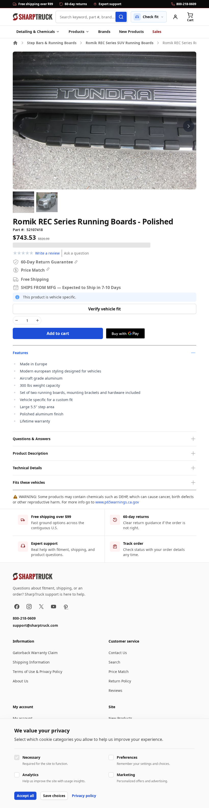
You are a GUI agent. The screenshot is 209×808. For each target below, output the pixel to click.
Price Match (119, 671)
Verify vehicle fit (104, 309)
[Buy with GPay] (125, 333)
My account (22, 718)
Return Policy (120, 681)
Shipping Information (31, 662)
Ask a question (76, 253)
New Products (131, 31)
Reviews (115, 690)
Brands (104, 31)
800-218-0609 (24, 618)
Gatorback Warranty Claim (35, 652)
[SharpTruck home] (33, 16)
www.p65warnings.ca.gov (117, 502)
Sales (156, 31)
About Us (20, 681)
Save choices (54, 795)
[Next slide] (188, 126)
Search (114, 662)
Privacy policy (84, 795)
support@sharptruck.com (35, 625)
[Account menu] (175, 16)
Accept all (25, 795)
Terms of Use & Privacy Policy (37, 671)
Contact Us (118, 652)
